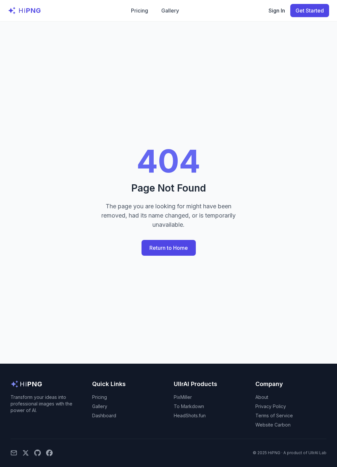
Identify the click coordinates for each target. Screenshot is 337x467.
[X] (25, 453)
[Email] (14, 453)
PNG (29, 10)
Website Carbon (273, 425)
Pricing (139, 10)
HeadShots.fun (190, 415)
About (261, 397)
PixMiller (183, 397)
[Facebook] (49, 453)
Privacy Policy (270, 406)
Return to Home (168, 248)
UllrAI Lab (317, 452)
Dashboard (104, 415)
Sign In (277, 10)
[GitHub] (37, 453)
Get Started (310, 10)
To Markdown (189, 406)
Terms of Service (274, 415)
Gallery (170, 10)
